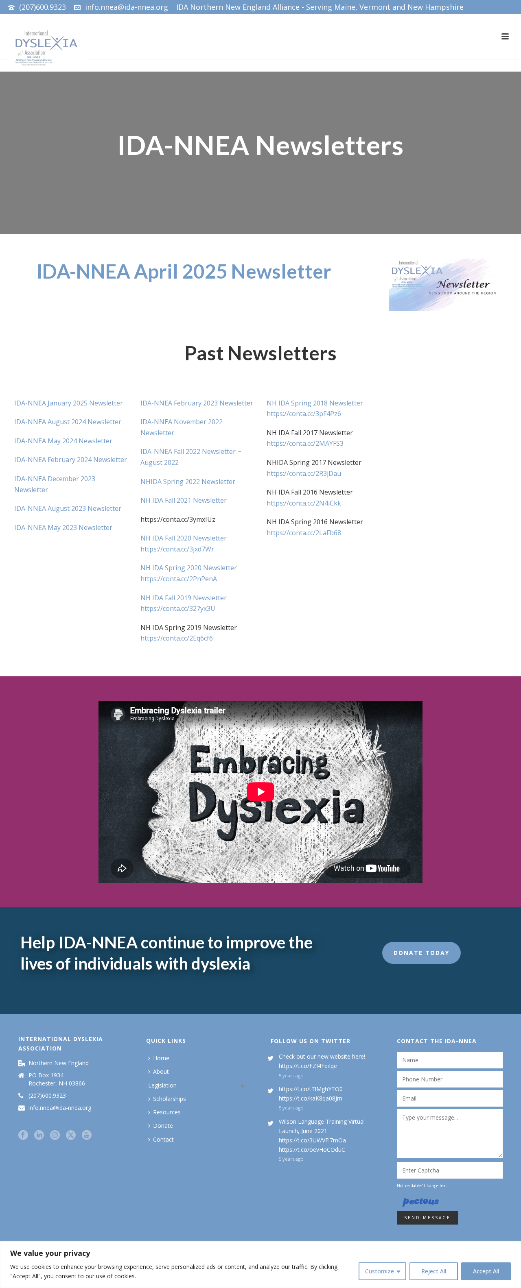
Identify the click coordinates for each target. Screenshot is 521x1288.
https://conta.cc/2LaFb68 (304, 532)
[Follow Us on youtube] (87, 1135)
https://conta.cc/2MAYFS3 (305, 443)
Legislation (162, 1085)
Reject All (433, 1271)
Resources (167, 1112)
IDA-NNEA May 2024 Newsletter (63, 440)
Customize (379, 1271)
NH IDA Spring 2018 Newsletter (315, 403)
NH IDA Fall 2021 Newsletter (183, 500)
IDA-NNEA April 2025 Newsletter (184, 271)
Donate (163, 1125)
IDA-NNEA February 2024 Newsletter (70, 459)
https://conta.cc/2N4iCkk (304, 503)
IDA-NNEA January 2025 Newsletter (68, 403)
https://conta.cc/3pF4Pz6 (304, 413)
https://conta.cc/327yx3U (177, 608)
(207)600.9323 (42, 7)
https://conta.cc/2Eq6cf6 (176, 638)
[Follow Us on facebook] (23, 1135)
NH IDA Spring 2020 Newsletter (188, 567)
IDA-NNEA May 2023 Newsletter (63, 527)
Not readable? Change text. (422, 1185)
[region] (260, 1264)
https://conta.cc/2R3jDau (304, 473)
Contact (163, 1139)
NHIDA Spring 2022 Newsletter (187, 481)
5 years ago (291, 1075)
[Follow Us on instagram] (55, 1135)
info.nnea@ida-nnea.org (126, 7)
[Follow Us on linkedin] (39, 1135)
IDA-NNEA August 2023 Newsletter (67, 508)
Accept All (486, 1271)
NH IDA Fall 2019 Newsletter (183, 597)
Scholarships (169, 1099)
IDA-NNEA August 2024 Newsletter (67, 421)
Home (161, 1058)
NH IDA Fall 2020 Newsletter (183, 538)
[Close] (512, 1248)
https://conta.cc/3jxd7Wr (177, 549)
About (161, 1071)
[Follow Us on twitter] (71, 1135)
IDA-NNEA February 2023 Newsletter (196, 403)
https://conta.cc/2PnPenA (178, 578)
